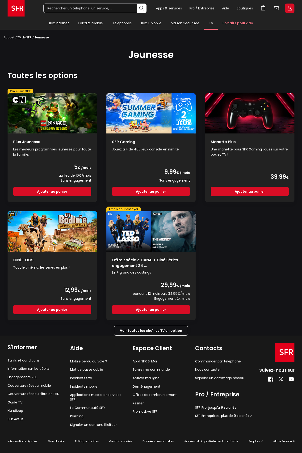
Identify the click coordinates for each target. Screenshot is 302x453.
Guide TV (15, 402)
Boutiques (245, 8)
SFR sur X (281, 379)
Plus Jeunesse (26, 142)
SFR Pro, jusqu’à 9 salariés (215, 407)
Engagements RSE (22, 377)
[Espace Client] (289, 8)
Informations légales (23, 441)
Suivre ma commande (151, 369)
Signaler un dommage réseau (219, 378)
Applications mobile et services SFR (95, 397)
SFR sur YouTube (291, 379)
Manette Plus (223, 142)
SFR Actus (15, 419)
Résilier (138, 403)
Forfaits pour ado (237, 23)
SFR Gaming (123, 142)
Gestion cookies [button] (120, 441)
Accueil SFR (16, 8)
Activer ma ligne (146, 378)
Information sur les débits (29, 368)
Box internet (59, 23)
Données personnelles (158, 441)
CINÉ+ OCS (23, 260)
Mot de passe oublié (86, 369)
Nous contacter (208, 369)
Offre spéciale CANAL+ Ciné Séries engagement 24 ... (145, 262)
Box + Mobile (151, 23)
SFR (284, 352)
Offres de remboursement (155, 395)
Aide (225, 8)
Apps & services (169, 8)
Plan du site (56, 441)
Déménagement (146, 386)
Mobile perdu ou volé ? (88, 361)
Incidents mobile (83, 386)
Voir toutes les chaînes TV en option (151, 330)
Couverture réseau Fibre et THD (33, 394)
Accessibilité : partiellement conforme (211, 441)
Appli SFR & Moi (145, 361)
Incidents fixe (81, 378)
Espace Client (290, 8)
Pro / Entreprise (201, 8)
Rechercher (142, 8)
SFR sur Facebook (270, 379)
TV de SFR (24, 37)
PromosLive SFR (145, 411)
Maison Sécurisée (185, 23)
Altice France (282, 441)
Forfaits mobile (90, 23)
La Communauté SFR (87, 408)
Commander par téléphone (218, 361)
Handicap (15, 410)
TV (211, 23)
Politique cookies (87, 441)
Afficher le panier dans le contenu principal (263, 8)
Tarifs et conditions (23, 360)
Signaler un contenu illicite (91, 425)
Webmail (276, 8)
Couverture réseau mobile (29, 385)
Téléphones (122, 23)
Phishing (77, 416)
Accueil (9, 37)
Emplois (254, 441)
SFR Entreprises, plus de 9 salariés (222, 416)
